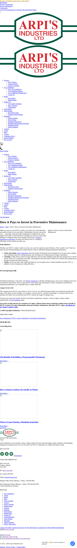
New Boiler (11, 98)
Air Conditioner (9, 87)
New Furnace (12, 82)
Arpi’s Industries (15, 300)
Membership (8, 513)
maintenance (25, 318)
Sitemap (2, 547)
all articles (3, 428)
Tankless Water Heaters (15, 114)
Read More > (4, 361)
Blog (5, 132)
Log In (2, 10)
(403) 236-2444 (7, 470)
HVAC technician (31, 281)
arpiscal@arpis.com (11, 477)
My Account (8, 140)
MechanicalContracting (6, 7)
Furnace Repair (13, 84)
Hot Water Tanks (13, 113)
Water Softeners (13, 127)
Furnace (6, 80)
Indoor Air (7, 102)
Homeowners (8, 506)
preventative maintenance (38, 318)
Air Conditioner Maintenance (17, 93)
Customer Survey (9, 136)
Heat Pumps (8, 109)
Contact (6, 129)
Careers (6, 134)
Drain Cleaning (13, 118)
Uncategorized (4, 217)
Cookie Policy (21, 547)
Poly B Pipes (12, 120)
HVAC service (16, 318)
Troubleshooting (9, 517)
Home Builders (9, 138)
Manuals (6, 510)
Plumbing (7, 116)
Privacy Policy (10, 547)
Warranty (7, 521)
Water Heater (8, 111)
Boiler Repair (12, 100)
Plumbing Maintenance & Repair (18, 123)
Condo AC (11, 95)
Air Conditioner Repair (15, 91)
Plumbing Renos (13, 125)
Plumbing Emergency (15, 122)
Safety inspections (22, 253)
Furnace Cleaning (13, 86)
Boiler (6, 96)
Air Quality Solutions (15, 104)
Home (2, 227)
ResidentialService (3, 3)
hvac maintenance (5, 318)
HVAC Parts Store (10, 524)
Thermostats (12, 107)
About (6, 131)
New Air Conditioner (14, 89)
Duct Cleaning (12, 105)
